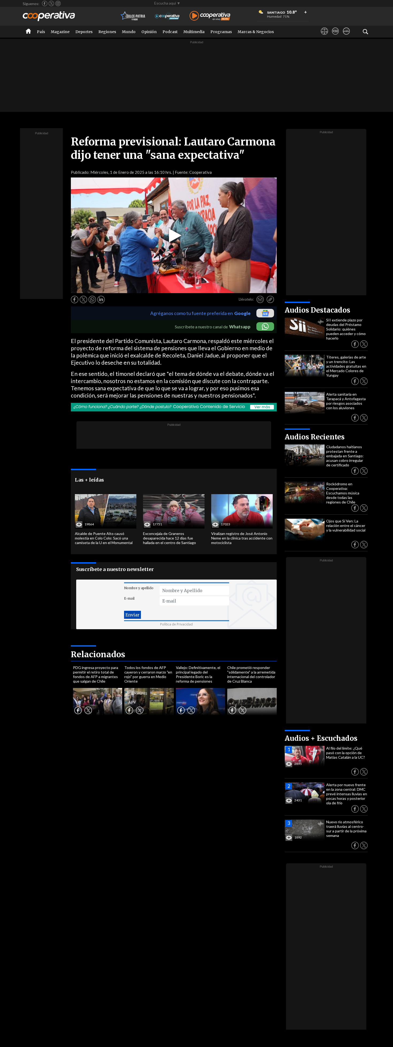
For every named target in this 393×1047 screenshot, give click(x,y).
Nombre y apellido (138, 588)
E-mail (129, 598)
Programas (221, 31)
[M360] (335, 36)
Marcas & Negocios (256, 31)
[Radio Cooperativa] (210, 16)
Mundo (129, 31)
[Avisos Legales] (324, 36)
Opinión (149, 31)
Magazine (60, 31)
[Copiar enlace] (270, 299)
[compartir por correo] (260, 299)
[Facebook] (44, 3)
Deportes (84, 31)
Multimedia (194, 31)
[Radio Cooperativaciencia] (167, 16)
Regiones (107, 31)
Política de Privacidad (176, 624)
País (41, 31)
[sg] (346, 36)
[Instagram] (58, 3)
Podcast (170, 31)
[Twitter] (51, 3)
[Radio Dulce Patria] (133, 16)
